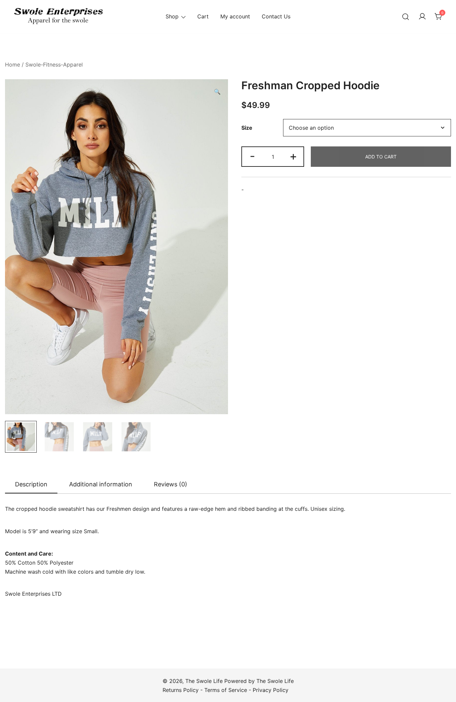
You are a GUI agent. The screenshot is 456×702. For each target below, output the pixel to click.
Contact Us (276, 16)
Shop (172, 16)
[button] (217, 91)
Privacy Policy (270, 690)
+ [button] (293, 156)
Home (12, 64)
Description (31, 484)
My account (235, 16)
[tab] (31, 484)
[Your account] (422, 16)
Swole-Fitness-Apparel (54, 64)
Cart (203, 16)
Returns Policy (181, 690)
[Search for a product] (406, 16)
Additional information (100, 484)
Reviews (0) (170, 484)
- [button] (252, 156)
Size (246, 127)
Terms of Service (225, 690)
